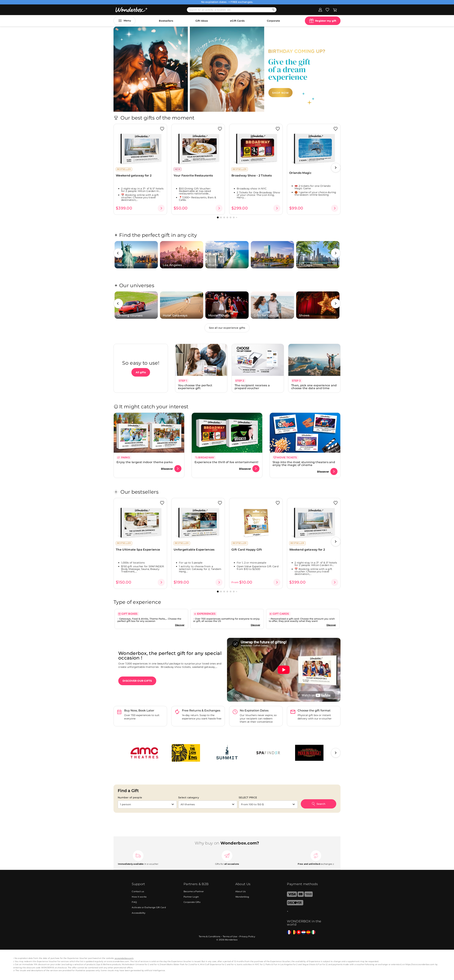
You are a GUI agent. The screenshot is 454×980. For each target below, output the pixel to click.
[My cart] (335, 9)
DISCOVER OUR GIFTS (137, 680)
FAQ (134, 902)
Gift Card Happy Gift (246, 549)
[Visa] (292, 896)
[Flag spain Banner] (308, 932)
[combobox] (147, 804)
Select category (188, 797)
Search (321, 803)
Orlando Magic (300, 173)
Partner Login (191, 896)
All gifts (141, 372)
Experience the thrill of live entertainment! (226, 462)
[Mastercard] (301, 896)
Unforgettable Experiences (194, 549)
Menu (127, 20)
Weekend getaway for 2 (133, 175)
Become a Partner (194, 891)
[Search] (273, 9)
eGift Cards (237, 20)
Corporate (273, 20)
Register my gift (325, 20)
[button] (226, 109)
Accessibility (138, 913)
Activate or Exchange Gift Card (149, 907)
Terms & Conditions (209, 936)
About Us (240, 891)
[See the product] (161, 208)
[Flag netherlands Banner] (303, 932)
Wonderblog (242, 896)
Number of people (130, 797)
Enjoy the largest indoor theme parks (145, 462)
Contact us (138, 891)
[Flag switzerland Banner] (299, 932)
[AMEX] (308, 896)
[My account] (320, 9)
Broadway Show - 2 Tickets (251, 175)
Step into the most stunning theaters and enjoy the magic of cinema (304, 463)
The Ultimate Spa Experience (138, 549)
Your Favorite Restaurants (193, 175)
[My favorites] (327, 9)
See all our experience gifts (227, 327)
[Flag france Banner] (289, 932)
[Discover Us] (295, 904)
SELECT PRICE (248, 797)
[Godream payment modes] (304, 911)
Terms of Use (230, 936)
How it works (139, 896)
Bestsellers (166, 20)
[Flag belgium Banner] (294, 932)
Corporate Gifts (192, 902)
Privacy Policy (247, 936)
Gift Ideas (201, 20)
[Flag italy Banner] (313, 932)
